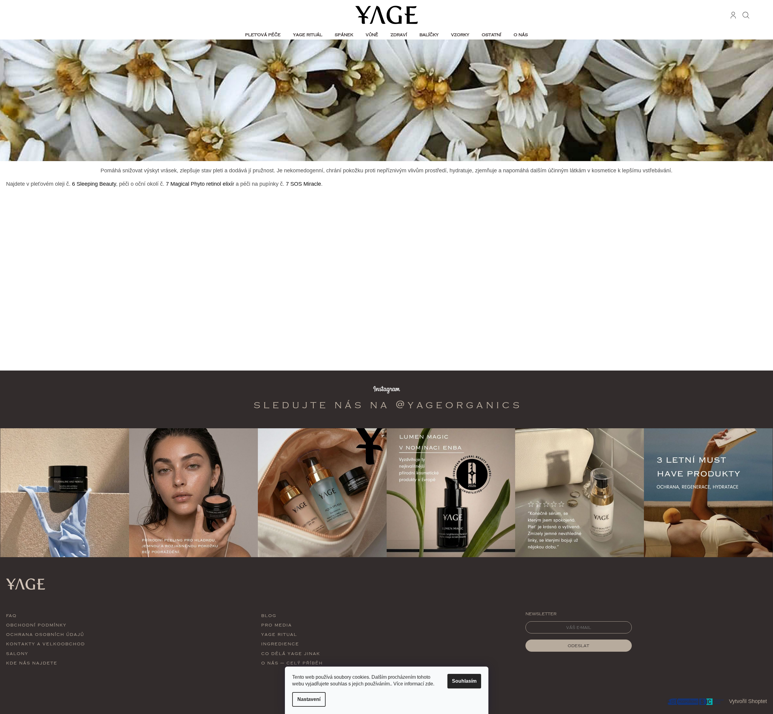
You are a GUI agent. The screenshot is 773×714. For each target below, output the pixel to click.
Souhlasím (464, 681)
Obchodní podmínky (36, 624)
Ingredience (280, 643)
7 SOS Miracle (303, 184)
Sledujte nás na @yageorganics (388, 404)
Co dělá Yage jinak (290, 653)
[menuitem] (263, 35)
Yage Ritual (279, 634)
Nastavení (308, 699)
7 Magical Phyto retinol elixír (200, 184)
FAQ (11, 615)
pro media (276, 624)
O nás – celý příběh (292, 662)
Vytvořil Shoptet (748, 701)
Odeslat (578, 645)
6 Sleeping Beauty (94, 184)
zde (429, 683)
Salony (17, 653)
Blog (268, 615)
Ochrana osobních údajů (45, 634)
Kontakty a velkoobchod (45, 643)
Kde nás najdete (31, 662)
